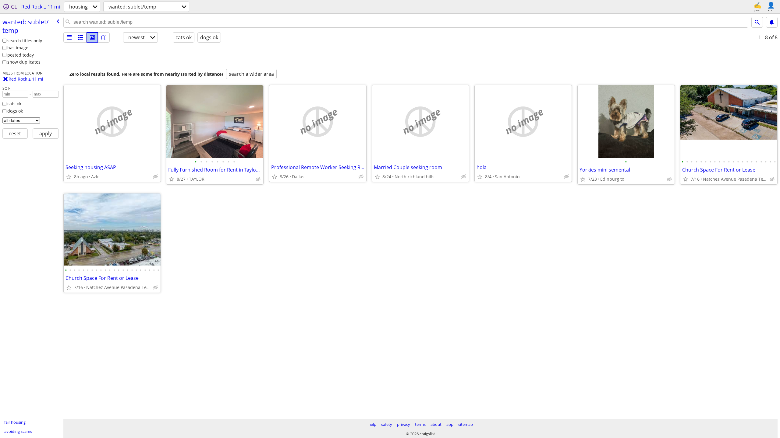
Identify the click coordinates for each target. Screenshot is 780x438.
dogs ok (15, 111)
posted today (20, 55)
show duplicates (24, 62)
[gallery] (92, 37)
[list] (69, 37)
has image (17, 47)
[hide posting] (155, 176)
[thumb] (81, 37)
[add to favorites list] (69, 176)
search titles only (24, 40)
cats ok (14, 103)
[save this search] (772, 22)
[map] (104, 37)
